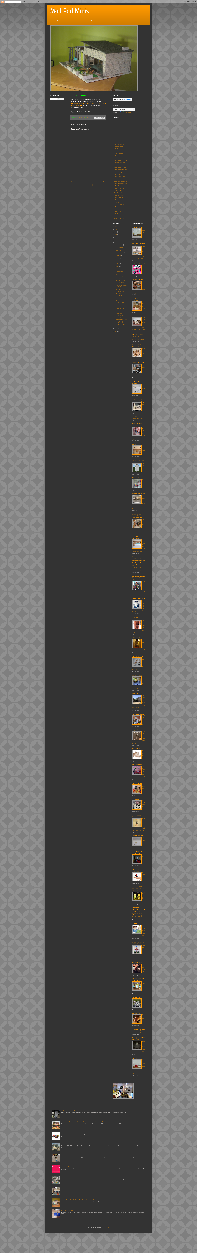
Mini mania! (143, 465)
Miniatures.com (119, 209)
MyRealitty (135, 799)
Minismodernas (119, 179)
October (119, 250)
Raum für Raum (137, 279)
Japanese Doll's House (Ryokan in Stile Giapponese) (137, 515)
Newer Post (74, 181)
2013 (116, 242)
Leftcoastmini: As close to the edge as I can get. (138, 888)
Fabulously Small (138, 362)
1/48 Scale (143, 404)
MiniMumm (135, 477)
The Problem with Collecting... (143, 897)
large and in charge (138, 1029)
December (119, 245)
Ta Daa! (63, 1188)
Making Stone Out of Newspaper (71, 1110)
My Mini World (118, 195)
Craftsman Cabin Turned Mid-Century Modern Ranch (78, 1199)
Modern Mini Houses (120, 188)
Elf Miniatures (118, 213)
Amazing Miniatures (120, 181)
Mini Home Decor (137, 783)
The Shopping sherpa (121, 192)
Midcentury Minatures (121, 172)
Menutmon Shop (119, 155)
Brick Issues (65, 1155)
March (118, 269)
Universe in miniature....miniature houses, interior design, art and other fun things (138, 911)
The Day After (120, 311)
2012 (116, 328)
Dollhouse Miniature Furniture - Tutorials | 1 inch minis (138, 577)
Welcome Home (119, 190)
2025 (116, 226)
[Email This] (95, 118)
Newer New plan (137, 418)
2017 (116, 232)
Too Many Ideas (66, 1144)
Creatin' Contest (121, 298)
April (117, 266)
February (119, 271)
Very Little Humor (137, 730)
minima (134, 1058)
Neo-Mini (135, 316)
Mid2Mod (135, 693)
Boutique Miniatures (120, 160)
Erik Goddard (136, 637)
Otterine (116, 202)
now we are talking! (143, 968)
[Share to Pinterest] (103, 118)
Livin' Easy (143, 1000)
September (120, 253)
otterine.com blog (137, 334)
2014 (116, 240)
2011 (116, 331)
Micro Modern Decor (138, 598)
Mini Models (118, 148)
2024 (116, 229)
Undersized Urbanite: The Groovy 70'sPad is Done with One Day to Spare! (83, 1121)
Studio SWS (136, 1013)
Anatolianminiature (120, 167)
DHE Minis (117, 211)
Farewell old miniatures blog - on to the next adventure (138, 338)
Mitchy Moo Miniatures (121, 197)
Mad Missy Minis (119, 176)
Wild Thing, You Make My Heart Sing (122, 315)
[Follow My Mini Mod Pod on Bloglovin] (122, 100)
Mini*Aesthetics (136, 997)
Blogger (106, 1227)
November (119, 247)
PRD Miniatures (119, 204)
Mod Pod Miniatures (120, 183)
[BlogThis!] (97, 118)
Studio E (134, 444)
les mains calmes (137, 227)
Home (88, 181)
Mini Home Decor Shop (121, 165)
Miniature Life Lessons (68, 1177)
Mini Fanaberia (119, 144)
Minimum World (119, 199)
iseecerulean (136, 416)
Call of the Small (119, 218)
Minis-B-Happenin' (138, 656)
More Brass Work (143, 841)
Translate (128, 112)
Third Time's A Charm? (68, 1210)
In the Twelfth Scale (120, 151)
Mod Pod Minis (69, 11)
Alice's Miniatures (119, 162)
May (118, 263)
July (118, 258)
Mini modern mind (137, 962)
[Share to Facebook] (101, 118)
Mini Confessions (137, 764)
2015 (116, 237)
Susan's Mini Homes (138, 263)
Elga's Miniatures (137, 835)
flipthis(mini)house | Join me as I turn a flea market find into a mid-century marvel (138, 560)
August (118, 255)
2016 (116, 234)
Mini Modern (118, 216)
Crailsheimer (136, 923)
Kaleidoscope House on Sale (70, 1133)
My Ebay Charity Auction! (143, 987)
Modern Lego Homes (67, 1166)
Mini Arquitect (118, 174)
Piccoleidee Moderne (120, 169)
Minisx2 (116, 185)
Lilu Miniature (118, 146)
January (119, 274)
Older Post (102, 181)
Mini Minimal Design (138, 714)
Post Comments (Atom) (86, 185)
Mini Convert (120, 308)
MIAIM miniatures (120, 158)
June (118, 261)
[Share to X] (99, 118)
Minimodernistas (119, 206)
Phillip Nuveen (118, 153)
